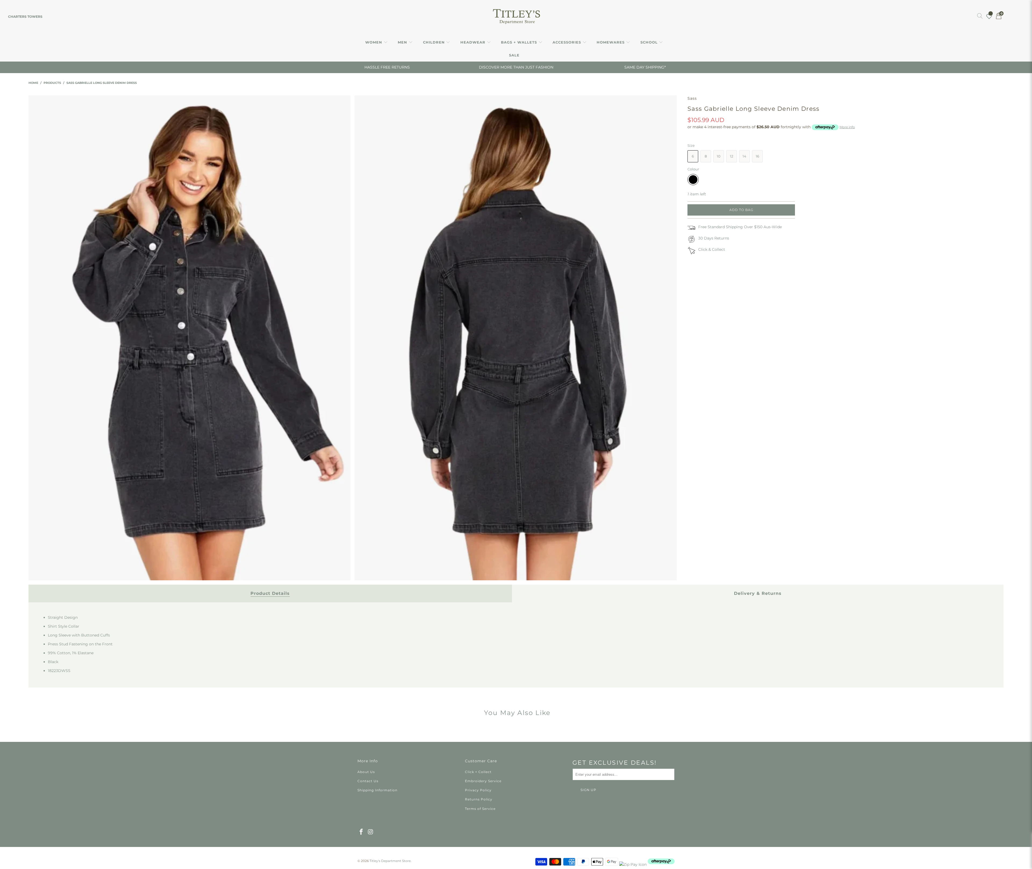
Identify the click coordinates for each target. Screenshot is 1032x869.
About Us (366, 772)
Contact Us (367, 781)
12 (731, 156)
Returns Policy (478, 799)
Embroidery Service (483, 781)
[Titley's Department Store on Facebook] (361, 832)
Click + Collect (478, 772)
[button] (376, 42)
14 (744, 156)
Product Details (270, 593)
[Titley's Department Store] (516, 17)
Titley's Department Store (390, 861)
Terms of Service (480, 809)
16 (757, 156)
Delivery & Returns (758, 593)
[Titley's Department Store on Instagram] (371, 832)
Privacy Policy (478, 790)
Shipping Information (377, 790)
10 (719, 156)
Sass (692, 98)
